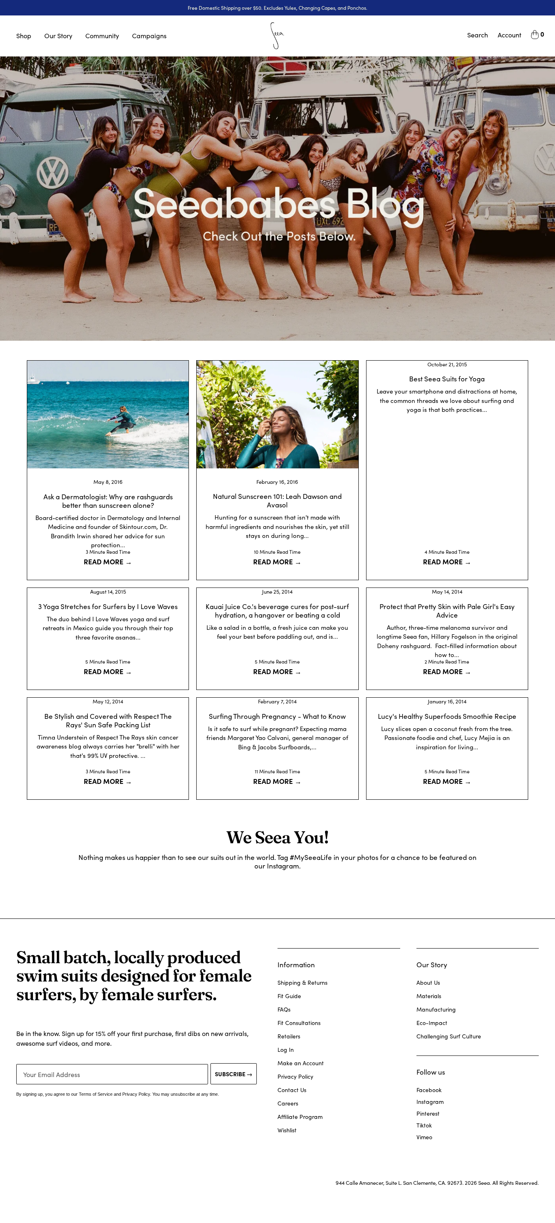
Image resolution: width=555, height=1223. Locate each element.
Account (509, 34)
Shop (23, 35)
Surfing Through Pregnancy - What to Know (277, 716)
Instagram (430, 1101)
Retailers (289, 1036)
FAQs (284, 1009)
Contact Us (292, 1090)
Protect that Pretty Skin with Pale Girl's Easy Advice (447, 611)
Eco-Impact (431, 1023)
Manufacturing (436, 1009)
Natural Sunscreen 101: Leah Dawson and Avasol (277, 500)
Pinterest (428, 1113)
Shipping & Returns (302, 982)
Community (102, 35)
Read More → (108, 561)
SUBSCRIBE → (233, 1074)
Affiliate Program (300, 1117)
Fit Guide (289, 996)
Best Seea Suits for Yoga (447, 378)
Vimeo (424, 1137)
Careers (288, 1103)
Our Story (58, 35)
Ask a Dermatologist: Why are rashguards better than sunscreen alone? (108, 501)
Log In (286, 1049)
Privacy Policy (295, 1076)
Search (477, 34)
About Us (428, 982)
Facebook (429, 1090)
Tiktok (424, 1125)
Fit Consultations (299, 1023)
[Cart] (535, 35)
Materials (428, 996)
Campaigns (149, 35)
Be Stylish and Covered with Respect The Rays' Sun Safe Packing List (108, 720)
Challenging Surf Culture (448, 1036)
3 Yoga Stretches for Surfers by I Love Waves (108, 606)
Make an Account (301, 1063)
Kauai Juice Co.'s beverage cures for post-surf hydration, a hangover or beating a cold (277, 611)
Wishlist (287, 1130)
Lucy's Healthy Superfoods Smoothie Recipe (447, 716)
